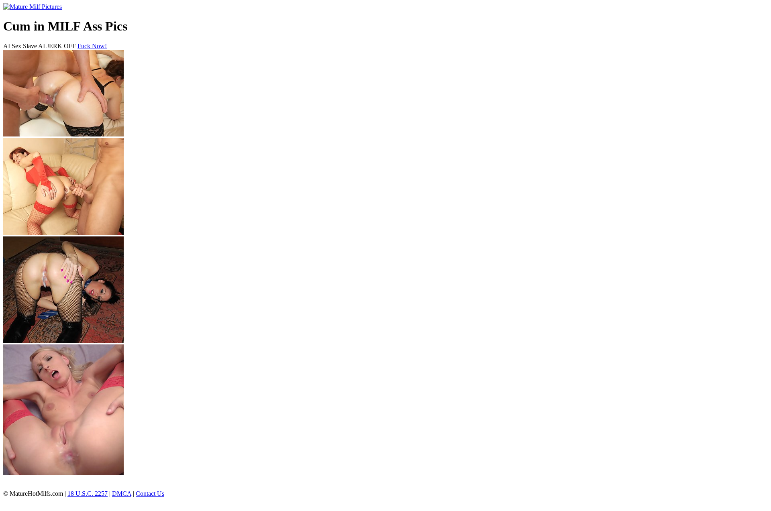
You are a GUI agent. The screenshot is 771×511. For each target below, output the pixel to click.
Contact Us (150, 493)
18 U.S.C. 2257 (87, 493)
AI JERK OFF (57, 46)
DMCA (121, 493)
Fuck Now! (92, 46)
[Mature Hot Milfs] (32, 6)
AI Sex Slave (20, 46)
